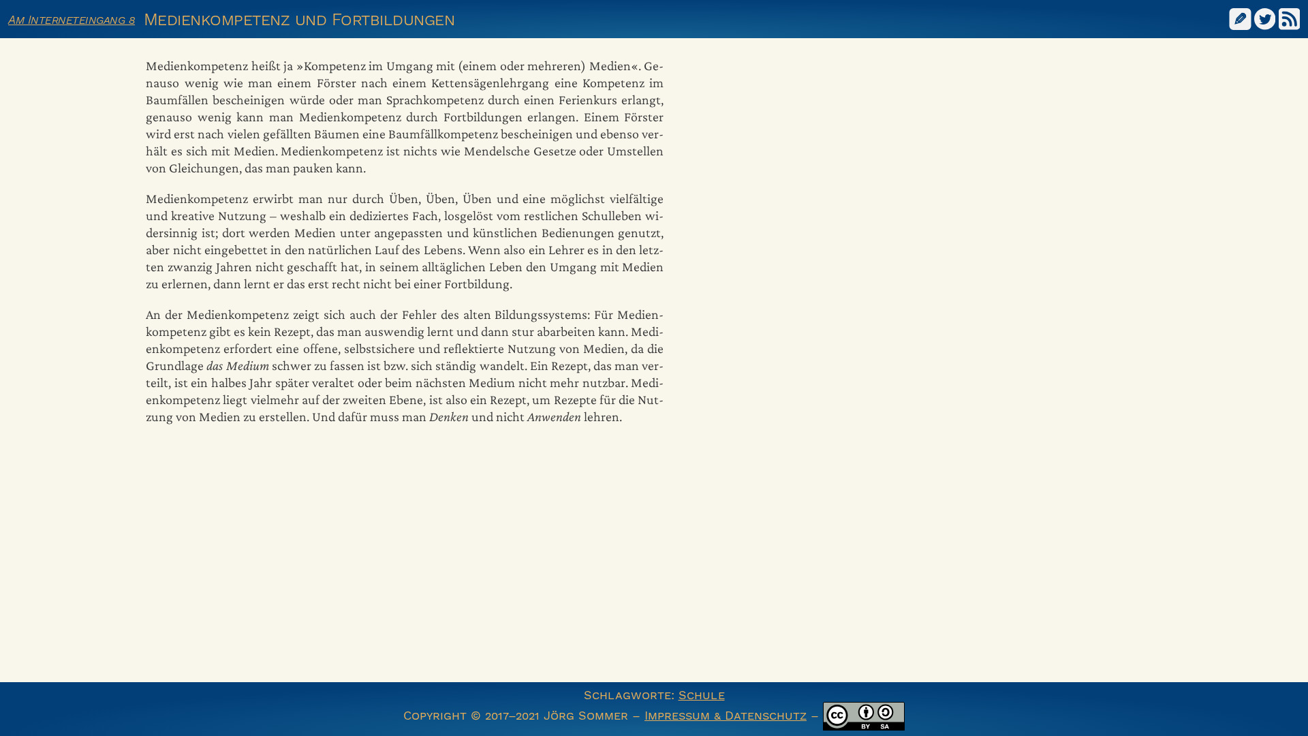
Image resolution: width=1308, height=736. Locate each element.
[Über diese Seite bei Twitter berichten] (1265, 18)
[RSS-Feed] (1290, 18)
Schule (702, 695)
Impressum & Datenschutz (725, 715)
